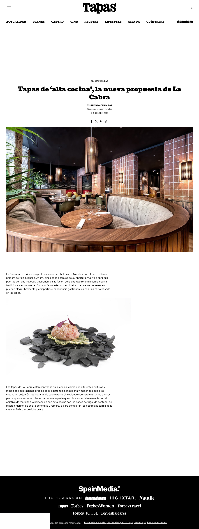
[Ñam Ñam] (96, 498)
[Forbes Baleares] (114, 513)
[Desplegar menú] (9, 8)
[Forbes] (77, 506)
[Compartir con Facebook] (91, 122)
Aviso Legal (140, 522)
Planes (39, 22)
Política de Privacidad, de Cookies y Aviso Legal (108, 522)
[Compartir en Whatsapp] (106, 122)
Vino (74, 22)
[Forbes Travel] (100, 506)
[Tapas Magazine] (63, 506)
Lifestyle (113, 22)
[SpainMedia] (99, 489)
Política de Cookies (157, 522)
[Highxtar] (123, 498)
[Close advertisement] (46, 516)
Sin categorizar (99, 81)
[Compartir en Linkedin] (101, 122)
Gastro (57, 22)
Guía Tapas (155, 22)
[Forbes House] (85, 513)
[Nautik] (147, 498)
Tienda (134, 22)
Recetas (91, 22)
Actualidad (16, 22)
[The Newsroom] (63, 498)
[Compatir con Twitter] (96, 122)
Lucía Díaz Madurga (101, 105)
